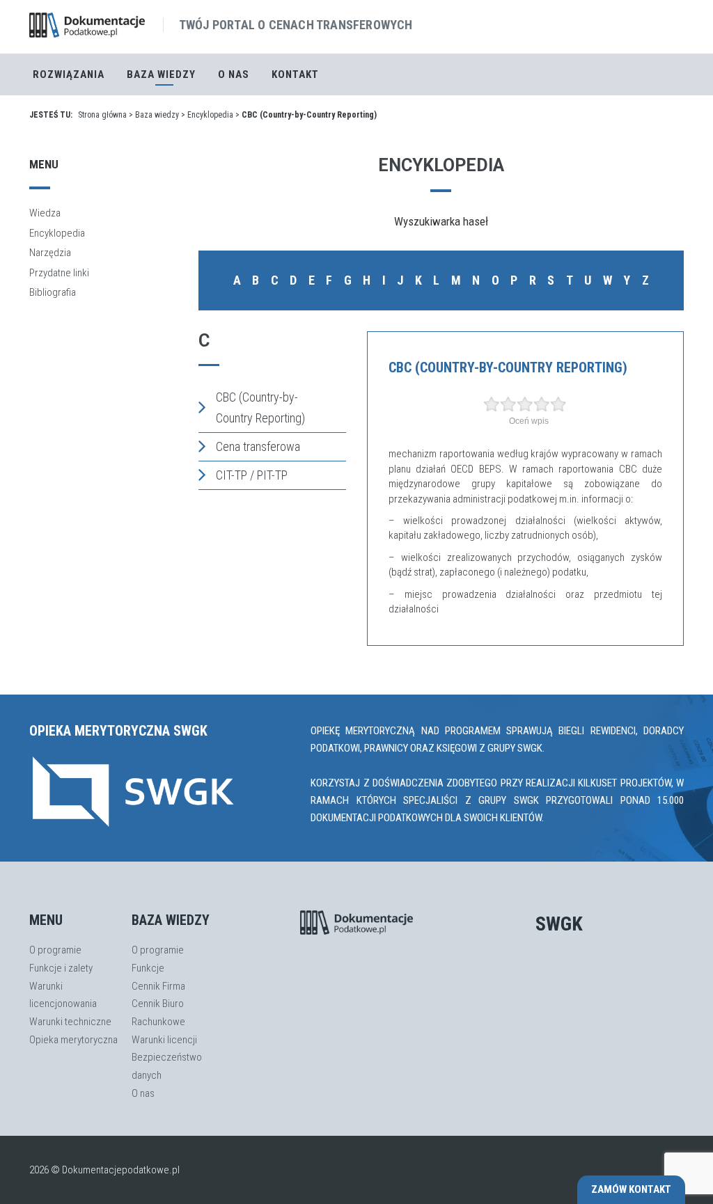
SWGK (559, 923)
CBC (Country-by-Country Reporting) (260, 407)
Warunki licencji (164, 1039)
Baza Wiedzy (161, 74)
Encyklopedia (210, 115)
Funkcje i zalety (61, 968)
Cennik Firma (158, 986)
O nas (233, 74)
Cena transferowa (258, 446)
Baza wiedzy (157, 115)
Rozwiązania (68, 74)
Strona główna (102, 115)
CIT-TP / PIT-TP (252, 475)
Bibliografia (52, 292)
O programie (55, 950)
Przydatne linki (59, 273)
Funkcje (148, 968)
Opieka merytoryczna (73, 1039)
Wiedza (45, 213)
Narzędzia (50, 252)
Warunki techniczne (70, 1021)
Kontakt (295, 74)
